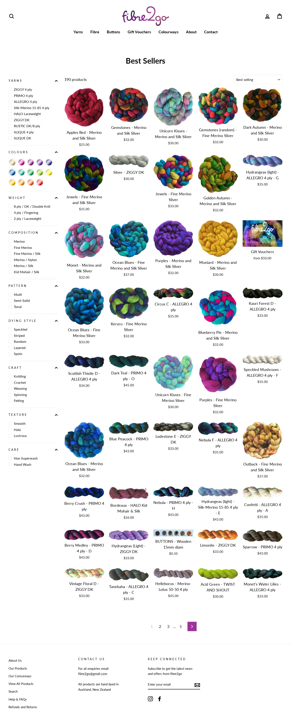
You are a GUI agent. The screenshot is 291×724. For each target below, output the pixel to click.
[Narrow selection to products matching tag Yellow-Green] (39, 172)
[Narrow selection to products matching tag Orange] (21, 182)
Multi (18, 294)
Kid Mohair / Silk (26, 272)
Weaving (20, 388)
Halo (17, 429)
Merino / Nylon (25, 259)
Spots (18, 354)
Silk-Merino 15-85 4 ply (31, 107)
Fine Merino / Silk (27, 253)
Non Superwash (26, 458)
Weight (17, 198)
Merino (19, 241)
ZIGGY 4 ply (23, 89)
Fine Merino (23, 247)
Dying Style (23, 320)
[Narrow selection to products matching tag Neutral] (12, 162)
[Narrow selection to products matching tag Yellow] (48, 172)
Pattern (18, 286)
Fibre (94, 31)
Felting (19, 400)
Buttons (113, 31)
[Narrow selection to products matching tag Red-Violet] (30, 162)
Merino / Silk (23, 266)
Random (20, 341)
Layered (20, 347)
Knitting (20, 376)
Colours (18, 152)
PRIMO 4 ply (23, 95)
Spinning (20, 395)
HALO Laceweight (27, 114)
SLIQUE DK (22, 138)
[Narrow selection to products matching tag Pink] (21, 162)
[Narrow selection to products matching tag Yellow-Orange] (12, 182)
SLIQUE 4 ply (24, 132)
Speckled (20, 329)
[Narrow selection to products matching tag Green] (30, 172)
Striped (19, 335)
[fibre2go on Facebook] (159, 698)
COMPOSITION (24, 232)
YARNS (15, 80)
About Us (15, 660)
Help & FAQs (18, 699)
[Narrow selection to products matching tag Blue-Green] (21, 172)
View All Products (21, 684)
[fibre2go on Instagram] (150, 698)
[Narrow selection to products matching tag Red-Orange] (30, 182)
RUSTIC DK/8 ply (27, 126)
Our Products (18, 668)
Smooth (20, 423)
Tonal (18, 307)
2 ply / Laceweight (27, 218)
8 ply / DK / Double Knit (32, 206)
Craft (15, 367)
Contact (211, 31)
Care (14, 449)
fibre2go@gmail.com (92, 674)
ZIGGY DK (22, 120)
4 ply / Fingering (26, 212)
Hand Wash (22, 464)
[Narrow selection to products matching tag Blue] (12, 172)
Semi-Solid (22, 300)
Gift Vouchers (139, 31)
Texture (18, 414)
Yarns (78, 31)
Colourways (168, 31)
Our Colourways (20, 676)
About (191, 31)
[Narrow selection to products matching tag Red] (39, 182)
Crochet (20, 382)
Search (13, 691)
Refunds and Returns (23, 707)
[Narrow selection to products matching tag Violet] (39, 162)
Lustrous (20, 436)
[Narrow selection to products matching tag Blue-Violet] (48, 162)
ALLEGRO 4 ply (25, 101)
